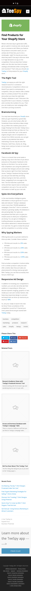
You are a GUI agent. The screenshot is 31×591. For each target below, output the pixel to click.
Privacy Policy (22, 568)
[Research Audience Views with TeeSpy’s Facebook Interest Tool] (15, 365)
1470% (22, 257)
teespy (18, 326)
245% (22, 248)
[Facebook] (15, 3)
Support (13, 571)
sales (4, 326)
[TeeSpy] (12, 11)
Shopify (25, 71)
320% (22, 252)
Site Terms (6, 571)
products (15, 323)
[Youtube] (17, 3)
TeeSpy (4, 82)
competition (15, 319)
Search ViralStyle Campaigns (15, 577)
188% (9, 300)
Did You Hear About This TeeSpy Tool (15, 466)
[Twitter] (13, 3)
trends (26, 326)
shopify (11, 326)
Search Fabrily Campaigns (15, 575)
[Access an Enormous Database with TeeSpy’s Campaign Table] (15, 408)
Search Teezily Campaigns (15, 579)
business (6, 319)
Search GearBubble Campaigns (15, 583)
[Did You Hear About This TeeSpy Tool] (15, 450)
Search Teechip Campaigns (15, 581)
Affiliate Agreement (11, 568)
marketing (6, 323)
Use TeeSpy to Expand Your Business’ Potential (8, 521)
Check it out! (15, 551)
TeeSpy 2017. (13, 566)
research (24, 323)
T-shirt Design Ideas (15, 585)
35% (21, 243)
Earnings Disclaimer (22, 571)
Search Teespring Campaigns (15, 573)
